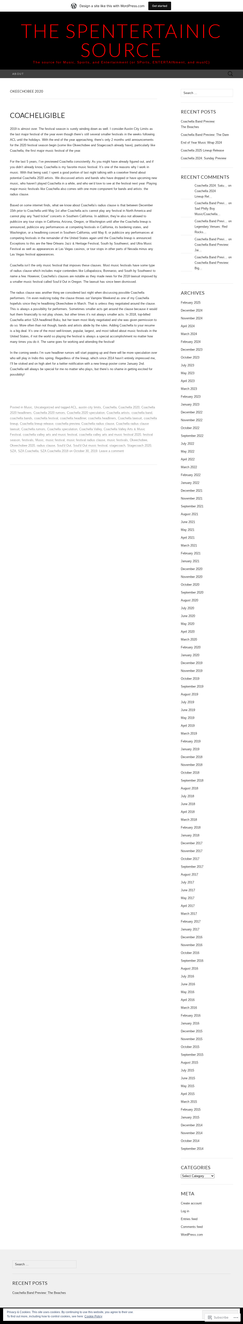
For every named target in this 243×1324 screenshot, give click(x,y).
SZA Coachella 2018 (54, 451)
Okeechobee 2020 (22, 445)
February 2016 (191, 1015)
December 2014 (191, 1125)
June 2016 (188, 984)
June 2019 (188, 710)
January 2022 (190, 483)
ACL (74, 407)
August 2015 (189, 1062)
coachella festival (46, 418)
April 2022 (188, 459)
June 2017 (188, 890)
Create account (191, 1203)
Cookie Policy (93, 1316)
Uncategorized (44, 407)
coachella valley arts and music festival (50, 434)
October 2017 (190, 859)
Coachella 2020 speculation (86, 413)
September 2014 (192, 1148)
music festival (55, 440)
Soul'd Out (64, 445)
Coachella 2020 (129, 407)
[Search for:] (230, 74)
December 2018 (191, 757)
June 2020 (188, 616)
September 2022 (192, 436)
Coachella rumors (33, 429)
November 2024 (191, 318)
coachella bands (21, 418)
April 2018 (188, 812)
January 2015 (190, 1117)
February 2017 (191, 921)
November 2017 (191, 851)
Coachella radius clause (97, 423)
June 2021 (188, 522)
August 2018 (189, 788)
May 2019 (187, 718)
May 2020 (187, 624)
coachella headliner (73, 418)
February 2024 (191, 342)
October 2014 (190, 1141)
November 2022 (191, 420)
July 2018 (187, 796)
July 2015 (187, 1070)
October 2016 (190, 953)
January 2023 (190, 404)
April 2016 (188, 1000)
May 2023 (187, 373)
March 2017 (189, 913)
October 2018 (190, 772)
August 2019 (189, 694)
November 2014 (191, 1133)
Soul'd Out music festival (90, 445)
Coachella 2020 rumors (49, 413)
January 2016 (190, 1023)
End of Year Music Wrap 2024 (201, 142)
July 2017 (187, 882)
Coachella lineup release (36, 423)
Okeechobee (138, 440)
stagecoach (117, 445)
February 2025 (191, 302)
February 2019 (191, 741)
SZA (13, 451)
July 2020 (187, 608)
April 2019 (188, 725)
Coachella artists (118, 413)
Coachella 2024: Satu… (211, 185)
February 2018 (191, 827)
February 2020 (191, 647)
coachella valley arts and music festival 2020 (110, 434)
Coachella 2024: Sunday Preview (203, 158)
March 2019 (189, 733)
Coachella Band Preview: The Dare (205, 135)
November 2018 (191, 765)
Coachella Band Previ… (211, 203)
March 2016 (189, 1007)
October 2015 (190, 1047)
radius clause (46, 445)
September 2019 (192, 686)
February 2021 (191, 553)
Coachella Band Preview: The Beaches (39, 1293)
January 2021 (190, 561)
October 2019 (190, 678)
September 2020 (192, 592)
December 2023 (191, 349)
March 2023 (189, 389)
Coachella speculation (62, 429)
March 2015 (189, 1101)
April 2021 (188, 537)
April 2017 (188, 906)
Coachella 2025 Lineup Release (202, 150)
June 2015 (188, 1078)
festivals (27, 440)
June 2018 (188, 804)
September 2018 (192, 780)
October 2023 (190, 357)
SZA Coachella (28, 451)
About (18, 73)
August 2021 (189, 514)
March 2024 (189, 334)
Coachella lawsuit (130, 418)
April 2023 (188, 381)
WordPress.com (192, 1234)
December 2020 (191, 569)
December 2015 (191, 1031)
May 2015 (187, 1086)
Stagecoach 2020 (139, 445)
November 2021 (191, 498)
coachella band (141, 413)
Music (28, 407)
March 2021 (189, 545)
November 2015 (191, 1039)
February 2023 (191, 396)
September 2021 (192, 506)
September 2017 (192, 866)
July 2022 (187, 443)
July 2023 (187, 365)
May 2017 (187, 898)
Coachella (110, 407)
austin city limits (90, 407)
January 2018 (190, 835)
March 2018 (189, 819)
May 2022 (187, 451)
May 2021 (187, 530)
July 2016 (187, 976)
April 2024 (188, 326)
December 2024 (191, 310)
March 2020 (189, 639)
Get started (159, 6)
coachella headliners (102, 418)
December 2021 (191, 490)
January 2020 (190, 655)
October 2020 (190, 584)
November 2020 (191, 577)
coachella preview (67, 423)
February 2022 (191, 475)
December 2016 (191, 937)
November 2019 (191, 671)
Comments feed (192, 1227)
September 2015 (192, 1054)
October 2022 (190, 428)
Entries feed (189, 1219)
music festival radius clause (86, 440)
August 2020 (189, 600)
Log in (185, 1211)
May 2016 (187, 992)
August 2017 (189, 874)
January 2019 (190, 749)
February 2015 (191, 1109)
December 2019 (191, 663)
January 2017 (190, 929)
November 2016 (191, 945)
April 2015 (188, 1094)
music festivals (117, 440)
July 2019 (187, 702)
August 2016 (189, 968)
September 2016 (192, 960)
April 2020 (188, 631)
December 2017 (191, 843)
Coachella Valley (90, 429)
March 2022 (189, 467)
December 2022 (191, 412)
